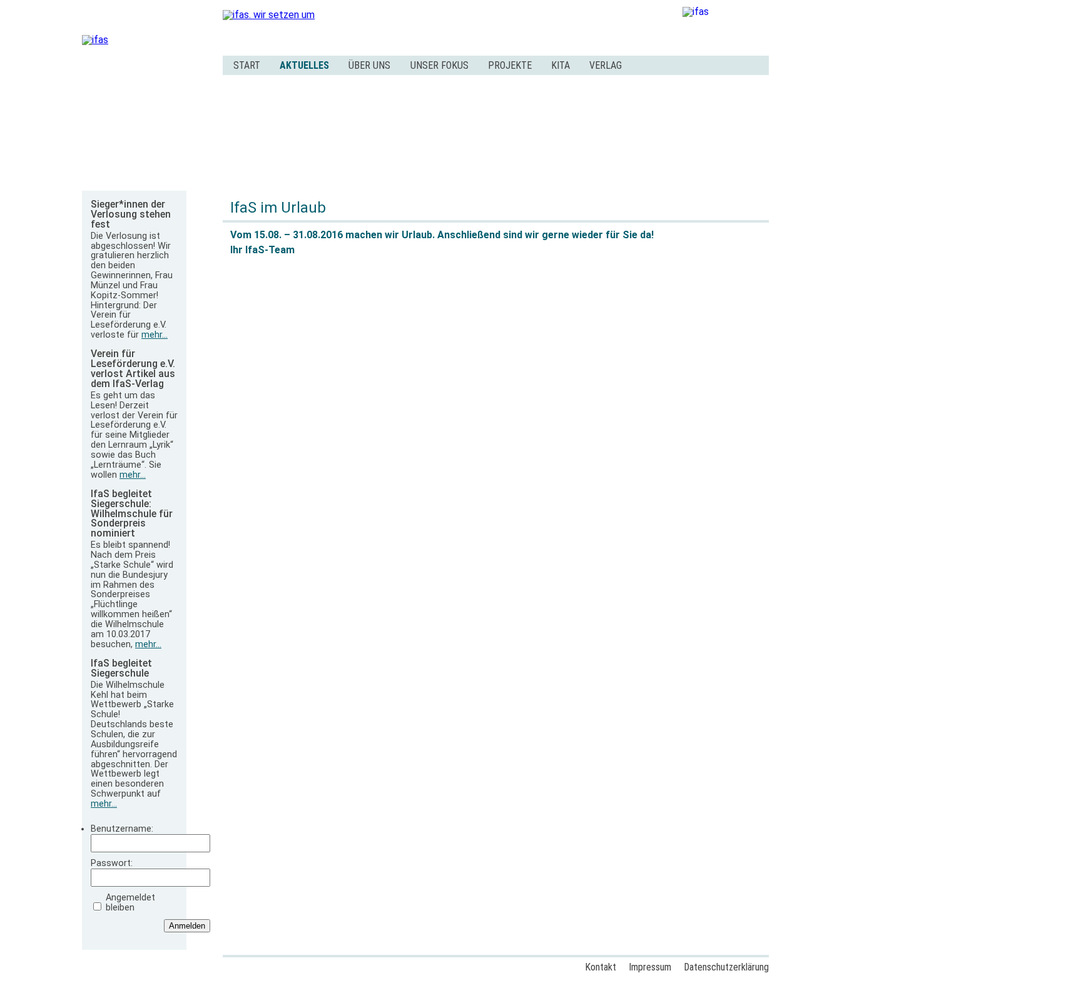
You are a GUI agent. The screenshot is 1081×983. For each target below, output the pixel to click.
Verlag (605, 65)
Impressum (650, 967)
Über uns (369, 65)
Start (246, 65)
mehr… (154, 335)
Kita (560, 65)
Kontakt (600, 967)
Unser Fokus (439, 65)
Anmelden (187, 925)
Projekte (510, 65)
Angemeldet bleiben (130, 903)
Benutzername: (122, 829)
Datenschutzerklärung (726, 967)
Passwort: (112, 864)
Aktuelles (304, 65)
